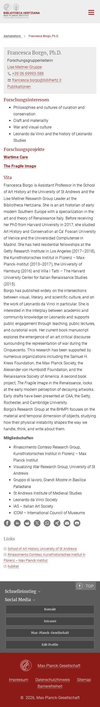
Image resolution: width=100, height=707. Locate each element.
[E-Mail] (67, 523)
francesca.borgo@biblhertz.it (36, 80)
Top (89, 586)
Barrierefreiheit (50, 686)
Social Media (18, 599)
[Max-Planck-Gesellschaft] (29, 666)
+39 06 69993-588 (28, 73)
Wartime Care (16, 157)
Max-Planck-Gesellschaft (50, 633)
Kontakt (50, 609)
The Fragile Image (20, 166)
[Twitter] (37, 523)
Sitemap (84, 679)
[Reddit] (27, 523)
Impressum (18, 679)
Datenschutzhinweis (52, 679)
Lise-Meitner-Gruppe (24, 67)
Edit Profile (50, 644)
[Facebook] (7, 523)
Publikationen (19, 86)
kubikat (13, 566)
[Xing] (57, 523)
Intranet (50, 621)
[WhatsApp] (47, 523)
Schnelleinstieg (21, 591)
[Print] (77, 523)
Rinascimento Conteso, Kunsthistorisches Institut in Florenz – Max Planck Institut (44, 557)
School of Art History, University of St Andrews (42, 549)
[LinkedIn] (17, 523)
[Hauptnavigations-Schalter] (91, 12)
